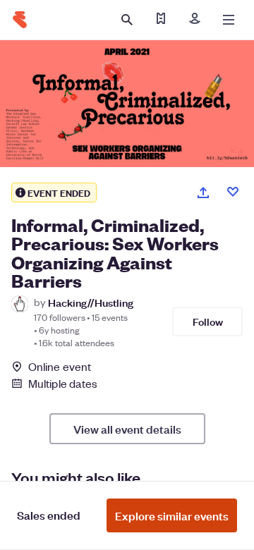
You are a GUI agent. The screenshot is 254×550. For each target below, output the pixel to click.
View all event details (127, 428)
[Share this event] (203, 192)
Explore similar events (172, 515)
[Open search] (127, 20)
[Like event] (233, 192)
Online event (59, 367)
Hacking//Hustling (90, 302)
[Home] (19, 19)
